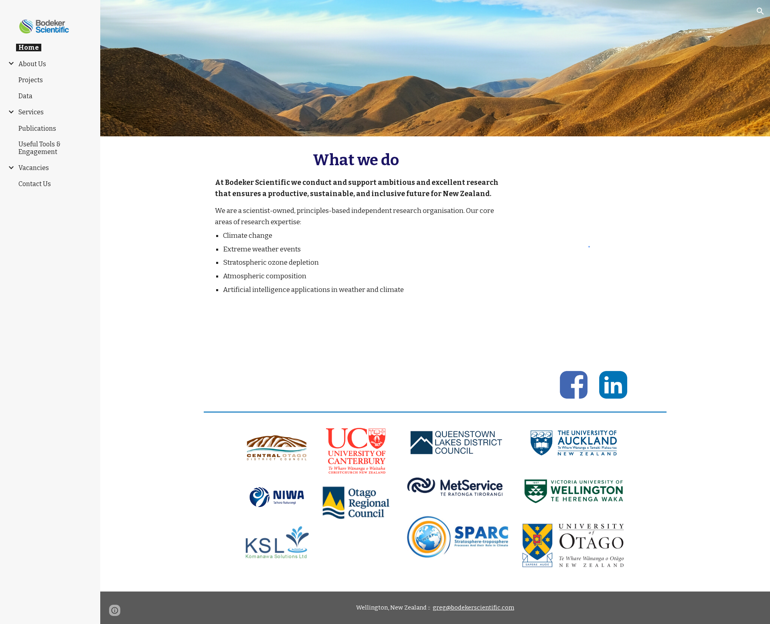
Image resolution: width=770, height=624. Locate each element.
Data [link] (25, 96)
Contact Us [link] (34, 184)
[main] (356, 222)
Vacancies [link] (33, 168)
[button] (760, 11)
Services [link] (31, 112)
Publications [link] (37, 128)
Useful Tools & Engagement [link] (39, 148)
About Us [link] (32, 64)
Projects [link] (30, 80)
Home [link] (28, 47)
